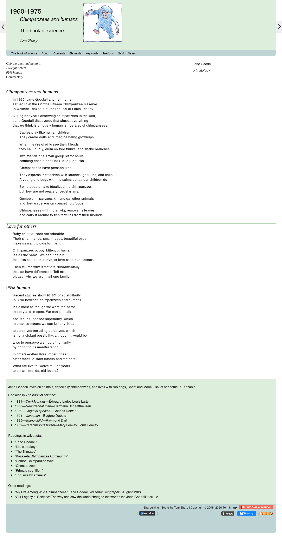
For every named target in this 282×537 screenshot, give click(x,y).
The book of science (24, 53)
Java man (33, 415)
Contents (59, 53)
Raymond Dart (56, 420)
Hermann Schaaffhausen (72, 406)
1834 (18, 401)
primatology (201, 70)
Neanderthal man (38, 406)
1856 (18, 406)
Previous (108, 53)
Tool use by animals (30, 475)
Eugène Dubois (54, 415)
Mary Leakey (67, 425)
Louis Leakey (88, 425)
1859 (18, 410)
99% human (14, 72)
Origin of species (38, 410)
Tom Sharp (230, 507)
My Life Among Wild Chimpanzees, (41, 492)
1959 (18, 425)
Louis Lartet (80, 401)
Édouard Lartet (60, 401)
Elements (75, 53)
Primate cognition (28, 470)
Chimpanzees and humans (23, 63)
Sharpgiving (151, 507)
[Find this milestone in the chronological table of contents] (102, 46)
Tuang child (34, 420)
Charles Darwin (64, 410)
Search (132, 53)
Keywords (91, 53)
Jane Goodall (202, 63)
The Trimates (25, 451)
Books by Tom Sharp (174, 507)
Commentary (14, 77)
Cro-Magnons (36, 401)
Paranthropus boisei (40, 425)
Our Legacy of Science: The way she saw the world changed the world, (67, 496)
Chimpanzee (25, 465)
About (45, 53)
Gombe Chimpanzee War (34, 460)
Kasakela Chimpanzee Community (41, 456)
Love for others (16, 68)
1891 (18, 415)
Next (121, 53)
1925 (18, 420)
